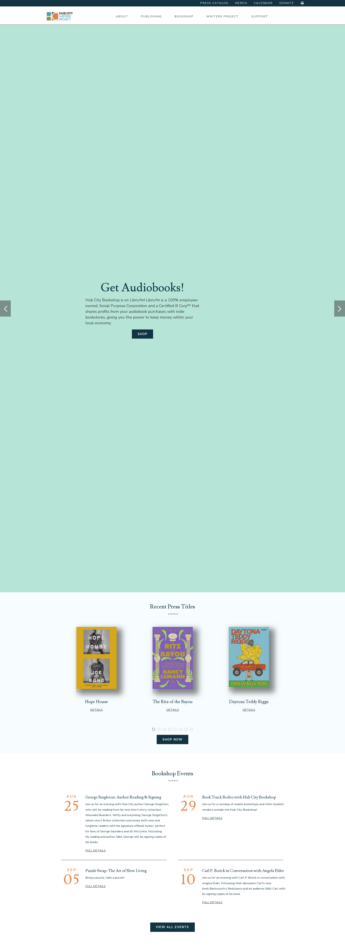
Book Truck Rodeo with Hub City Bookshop (239, 797)
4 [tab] (170, 729)
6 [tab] (180, 729)
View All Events (172, 927)
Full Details (95, 850)
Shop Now (172, 740)
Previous (5, 308)
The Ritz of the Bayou (173, 702)
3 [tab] (164, 729)
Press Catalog (214, 3)
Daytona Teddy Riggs (248, 702)
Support (259, 16)
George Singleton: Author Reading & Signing (123, 797)
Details (96, 710)
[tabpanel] (96, 669)
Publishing (151, 16)
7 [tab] (186, 729)
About (122, 16)
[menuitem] (122, 16)
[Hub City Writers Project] (60, 16)
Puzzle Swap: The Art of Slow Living (116, 870)
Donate (286, 3)
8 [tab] (191, 729)
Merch (241, 3)
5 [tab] (175, 729)
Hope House (96, 702)
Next (339, 308)
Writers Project (222, 16)
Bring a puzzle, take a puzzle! (104, 878)
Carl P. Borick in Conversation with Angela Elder (243, 870)
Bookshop (184, 16)
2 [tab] (159, 729)
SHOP (143, 334)
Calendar (263, 3)
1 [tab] (153, 729)
